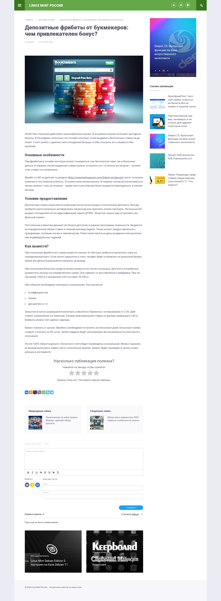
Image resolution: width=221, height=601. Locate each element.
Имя (45, 484)
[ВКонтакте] (26, 392)
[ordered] (45, 472)
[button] (156, 70)
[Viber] (39, 392)
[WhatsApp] (43, 392)
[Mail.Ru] (37, 485)
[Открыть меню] (19, 5)
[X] (35, 392)
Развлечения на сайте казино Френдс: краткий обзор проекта (62, 420)
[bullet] (49, 472)
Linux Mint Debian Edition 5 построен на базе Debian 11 (49, 562)
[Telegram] (52, 392)
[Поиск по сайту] (201, 5)
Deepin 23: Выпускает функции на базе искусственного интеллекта (182, 139)
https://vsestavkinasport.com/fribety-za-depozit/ (96, 177)
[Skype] (47, 392)
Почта (46, 492)
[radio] (71, 373)
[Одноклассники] (31, 392)
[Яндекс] (32, 485)
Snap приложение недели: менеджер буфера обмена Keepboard (109, 560)
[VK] (27, 485)
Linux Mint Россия (46, 5)
